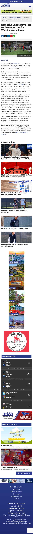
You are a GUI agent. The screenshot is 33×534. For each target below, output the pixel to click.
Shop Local (16, 494)
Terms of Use (16, 489)
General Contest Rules (16, 487)
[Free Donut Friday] (16, 435)
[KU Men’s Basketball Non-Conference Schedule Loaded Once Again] (16, 186)
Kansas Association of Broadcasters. (16, 521)
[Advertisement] (16, 11)
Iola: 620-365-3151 (16, 506)
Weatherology (26, 523)
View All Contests (23, 473)
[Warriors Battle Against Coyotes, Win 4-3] (16, 221)
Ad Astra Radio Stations (16, 1)
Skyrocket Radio (21, 520)
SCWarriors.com (15, 63)
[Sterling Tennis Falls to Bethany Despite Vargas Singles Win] (16, 237)
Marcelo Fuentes (15, 67)
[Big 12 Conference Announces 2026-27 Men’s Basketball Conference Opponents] (16, 168)
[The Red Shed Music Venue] (16, 457)
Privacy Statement (16, 491)
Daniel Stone (20, 84)
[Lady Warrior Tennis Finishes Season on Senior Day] (16, 203)
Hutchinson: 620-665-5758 (16, 504)
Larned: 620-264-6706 (16, 508)
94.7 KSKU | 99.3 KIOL (16, 400)
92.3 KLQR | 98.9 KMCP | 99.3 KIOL (16, 368)
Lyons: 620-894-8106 (16, 511)
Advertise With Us (16, 496)
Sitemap (16, 499)
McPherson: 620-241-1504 (16, 513)
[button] (30, 6)
